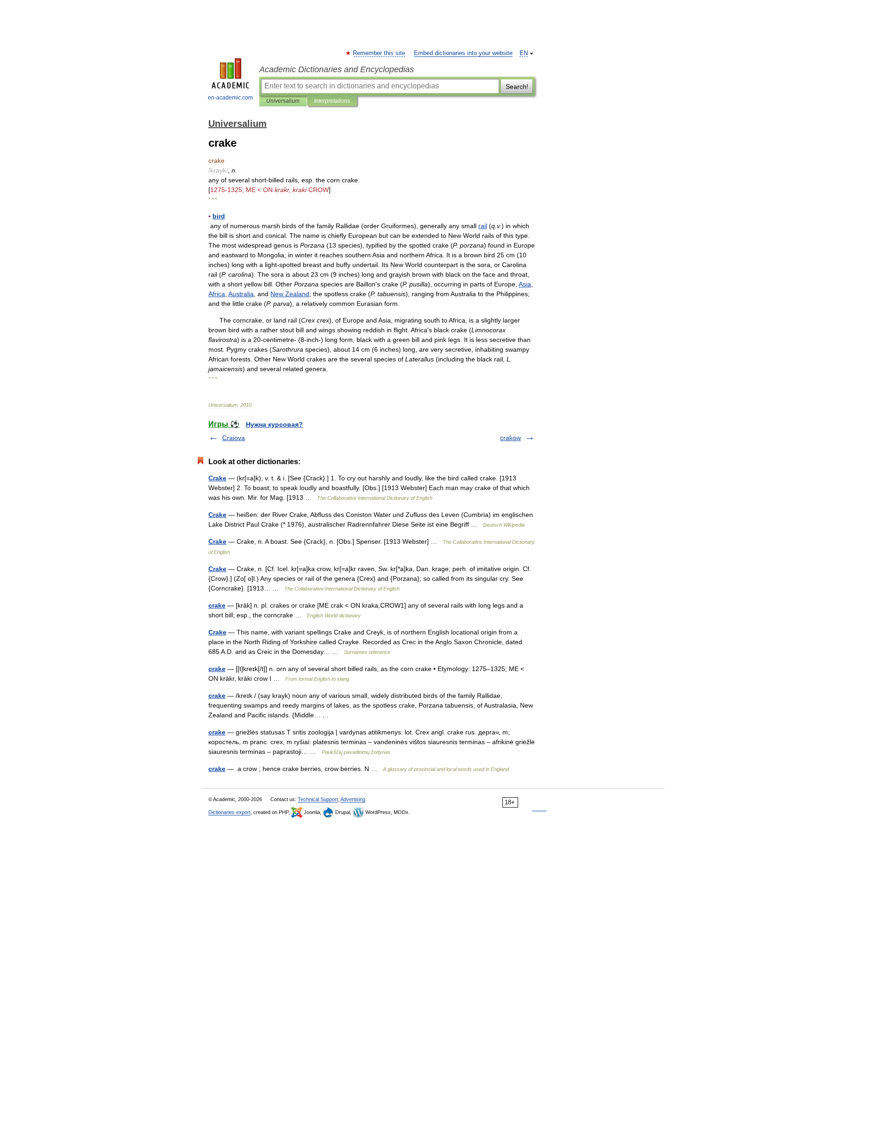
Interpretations (332, 101)
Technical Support (318, 799)
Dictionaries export (229, 812)
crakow (510, 437)
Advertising (352, 799)
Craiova (233, 437)
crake (216, 605)
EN (524, 53)
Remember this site (379, 53)
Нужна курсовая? (274, 424)
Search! (517, 86)
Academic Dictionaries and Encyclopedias (336, 69)
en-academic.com (230, 97)
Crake (217, 478)
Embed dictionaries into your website (463, 53)
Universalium (283, 101)
